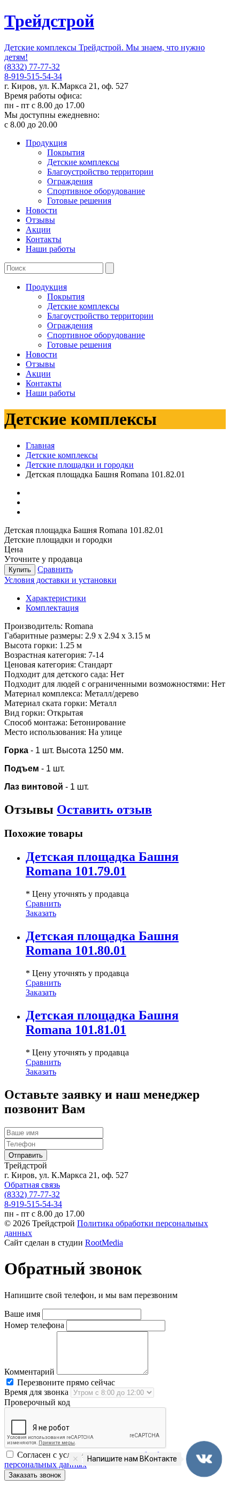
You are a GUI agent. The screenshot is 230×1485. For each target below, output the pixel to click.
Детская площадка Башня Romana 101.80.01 (102, 943)
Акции (38, 229)
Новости (41, 210)
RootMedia (104, 1242)
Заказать (41, 913)
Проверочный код (37, 1402)
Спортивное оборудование (96, 191)
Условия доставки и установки (60, 579)
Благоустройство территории (100, 171)
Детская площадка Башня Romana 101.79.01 (102, 864)
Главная (40, 445)
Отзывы (40, 219)
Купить (20, 570)
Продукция (46, 142)
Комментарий (29, 1371)
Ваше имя (22, 1313)
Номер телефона (34, 1325)
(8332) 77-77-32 (32, 66)
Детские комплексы (83, 162)
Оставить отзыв (104, 809)
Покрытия (66, 152)
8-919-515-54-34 (33, 76)
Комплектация (52, 607)
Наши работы (50, 248)
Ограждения (70, 181)
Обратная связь (32, 1184)
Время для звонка (36, 1392)
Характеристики (56, 598)
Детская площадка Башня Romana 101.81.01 (102, 1022)
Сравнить (55, 569)
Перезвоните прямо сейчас (65, 1382)
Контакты (44, 239)
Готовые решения (79, 200)
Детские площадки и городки (80, 464)
